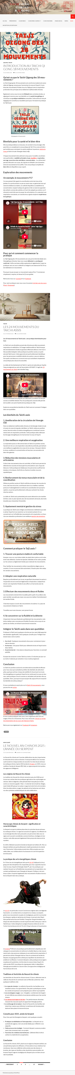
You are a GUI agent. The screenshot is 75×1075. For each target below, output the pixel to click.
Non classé (6, 742)
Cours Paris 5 (22, 20)
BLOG (71, 20)
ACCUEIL (5, 20)
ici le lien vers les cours (40, 283)
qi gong (7, 949)
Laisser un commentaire (23, 752)
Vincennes (11, 285)
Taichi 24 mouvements (34, 685)
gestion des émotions (38, 516)
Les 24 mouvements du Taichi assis (21, 328)
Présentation (12, 20)
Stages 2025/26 (58, 20)
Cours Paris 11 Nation (34, 20)
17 (34, 1064)
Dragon (32, 764)
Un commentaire (20, 72)
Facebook (26, 725)
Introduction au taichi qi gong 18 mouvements (24, 67)
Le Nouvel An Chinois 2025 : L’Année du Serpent (24, 747)
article (15, 687)
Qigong (5, 62)
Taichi (10, 62)
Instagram (34, 725)
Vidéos (66, 20)
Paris (5, 285)
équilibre (34, 158)
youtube (18, 278)
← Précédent (9, 1064)
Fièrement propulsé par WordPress (11, 1072)
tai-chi (31, 862)
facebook (28, 278)
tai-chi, (7, 910)
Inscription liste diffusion (10, 25)
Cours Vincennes (47, 20)
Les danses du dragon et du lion (15, 999)
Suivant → (41, 1064)
